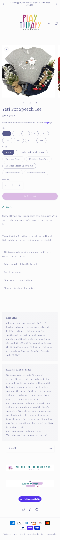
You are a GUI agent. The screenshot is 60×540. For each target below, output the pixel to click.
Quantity (6, 179)
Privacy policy (51, 534)
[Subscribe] (50, 448)
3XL (19, 140)
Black (8, 152)
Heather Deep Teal (40, 160)
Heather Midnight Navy (31, 152)
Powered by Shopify (35, 534)
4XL (30, 140)
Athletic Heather (37, 173)
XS (7, 133)
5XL (41, 140)
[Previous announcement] (3, 4)
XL (44, 133)
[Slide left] (23, 103)
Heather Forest (15, 160)
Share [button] (9, 207)
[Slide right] (36, 103)
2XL (7, 140)
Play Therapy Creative (17, 534)
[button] (3, 23)
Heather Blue (14, 173)
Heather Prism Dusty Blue (19, 165)
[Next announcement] (57, 4)
